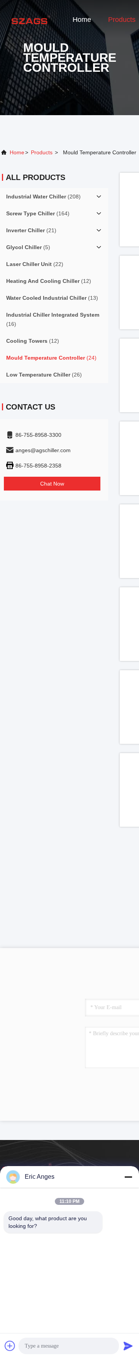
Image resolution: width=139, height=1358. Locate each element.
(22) (34, 264)
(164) (38, 213)
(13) (52, 298)
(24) (51, 358)
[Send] (128, 1345)
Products (122, 19)
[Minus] (128, 1176)
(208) (43, 196)
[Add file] (10, 1345)
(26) (44, 375)
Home (82, 19)
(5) (28, 247)
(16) (52, 319)
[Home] (31, 19)
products (42, 152)
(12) (48, 281)
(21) (31, 230)
